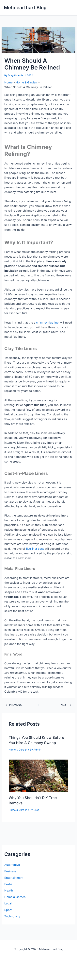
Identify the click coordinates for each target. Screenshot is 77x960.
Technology (12, 916)
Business (10, 871)
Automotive (12, 865)
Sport (8, 910)
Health (8, 890)
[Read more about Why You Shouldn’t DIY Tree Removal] (38, 775)
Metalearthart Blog (25, 7)
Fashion (9, 884)
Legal (7, 903)
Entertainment (13, 878)
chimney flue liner (47, 322)
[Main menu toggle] (69, 8)
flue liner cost (35, 548)
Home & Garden (18, 749)
